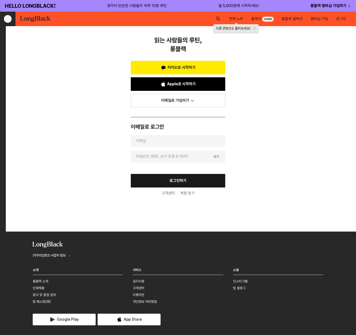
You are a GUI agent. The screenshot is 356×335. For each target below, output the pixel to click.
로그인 (341, 18)
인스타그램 (240, 281)
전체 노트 (236, 18)
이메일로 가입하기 (175, 100)
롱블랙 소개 (40, 281)
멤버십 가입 (319, 18)
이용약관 (138, 295)
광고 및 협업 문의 (44, 295)
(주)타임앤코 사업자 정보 (49, 255)
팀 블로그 (239, 288)
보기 (216, 156)
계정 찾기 (187, 193)
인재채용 (38, 288)
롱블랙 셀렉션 (292, 18)
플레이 (261, 18)
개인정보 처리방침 (145, 302)
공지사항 (138, 281)
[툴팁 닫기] (254, 28)
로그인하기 (178, 180)
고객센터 (168, 193)
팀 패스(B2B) (42, 302)
